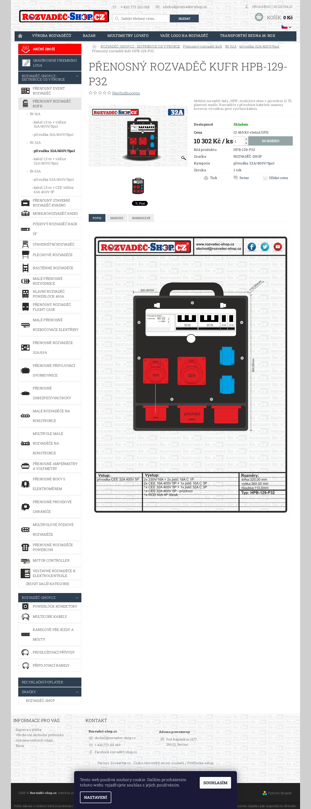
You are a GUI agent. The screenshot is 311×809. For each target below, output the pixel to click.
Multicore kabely (50, 616)
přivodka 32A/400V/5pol (54, 150)
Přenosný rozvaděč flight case (52, 307)
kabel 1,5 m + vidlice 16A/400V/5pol (50, 124)
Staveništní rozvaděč (53, 244)
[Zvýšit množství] (246, 139)
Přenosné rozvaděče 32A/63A (53, 347)
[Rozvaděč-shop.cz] (64, 16)
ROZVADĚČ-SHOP (40, 700)
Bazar (89, 35)
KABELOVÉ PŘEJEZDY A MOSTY (53, 634)
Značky (29, 691)
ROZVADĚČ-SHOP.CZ (38, 597)
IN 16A (35, 114)
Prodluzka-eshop (200, 763)
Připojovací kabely (51, 665)
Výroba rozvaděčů (51, 35)
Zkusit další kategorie (47, 583)
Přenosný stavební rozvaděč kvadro (51, 202)
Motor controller (51, 560)
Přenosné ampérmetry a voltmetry (55, 466)
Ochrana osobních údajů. (34, 740)
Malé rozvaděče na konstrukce (51, 416)
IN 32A (35, 142)
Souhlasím (215, 782)
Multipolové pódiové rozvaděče (53, 529)
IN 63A (35, 171)
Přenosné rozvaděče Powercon (53, 547)
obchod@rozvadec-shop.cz (115, 738)
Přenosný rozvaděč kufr (52, 103)
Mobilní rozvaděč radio (55, 213)
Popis (97, 218)
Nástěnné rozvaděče (53, 268)
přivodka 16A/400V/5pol (53, 134)
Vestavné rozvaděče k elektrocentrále (54, 573)
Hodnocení (141, 218)
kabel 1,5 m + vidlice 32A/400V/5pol (50, 160)
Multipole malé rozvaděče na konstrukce (48, 443)
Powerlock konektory (55, 606)
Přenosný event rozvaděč (49, 90)
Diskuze (116, 218)
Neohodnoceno (126, 92)
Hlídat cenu (278, 178)
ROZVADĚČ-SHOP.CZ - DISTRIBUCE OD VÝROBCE (43, 78)
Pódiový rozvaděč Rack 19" (55, 229)
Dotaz (244, 178)
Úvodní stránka (20, 35)
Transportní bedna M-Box (247, 35)
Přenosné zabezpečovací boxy (52, 393)
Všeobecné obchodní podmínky (40, 735)
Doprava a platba (28, 729)
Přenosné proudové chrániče (52, 506)
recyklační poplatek (42, 682)
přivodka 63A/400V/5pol (54, 179)
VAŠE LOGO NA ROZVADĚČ (184, 35)
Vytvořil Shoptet (280, 793)
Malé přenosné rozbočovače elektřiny (56, 325)
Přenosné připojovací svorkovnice (54, 370)
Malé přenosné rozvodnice (48, 281)
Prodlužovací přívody (54, 652)
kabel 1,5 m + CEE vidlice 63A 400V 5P (54, 189)
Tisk (213, 178)
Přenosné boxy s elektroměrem (49, 484)
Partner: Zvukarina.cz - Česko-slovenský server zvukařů (141, 763)
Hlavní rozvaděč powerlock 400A (49, 294)
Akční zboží (44, 49)
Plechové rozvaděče (53, 254)
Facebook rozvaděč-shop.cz (116, 752)
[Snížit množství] (246, 143)
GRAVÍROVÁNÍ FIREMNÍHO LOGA (55, 63)
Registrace (283, 7)
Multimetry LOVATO (127, 35)
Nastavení (95, 797)
